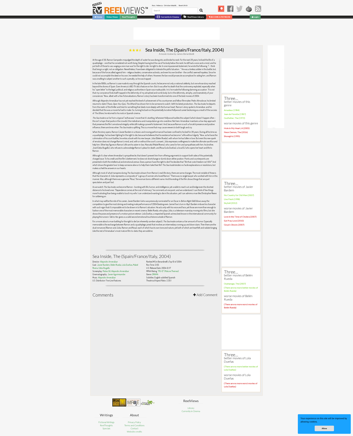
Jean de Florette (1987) (235, 114)
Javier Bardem (103, 264)
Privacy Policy (134, 422)
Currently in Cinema (169, 17)
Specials (106, 428)
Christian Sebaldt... (170, 5)
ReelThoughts (128, 17)
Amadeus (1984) (232, 110)
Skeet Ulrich (183, 5)
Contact (134, 428)
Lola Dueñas (127, 264)
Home (99, 17)
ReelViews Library (195, 17)
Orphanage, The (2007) (235, 283)
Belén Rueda (116, 264)
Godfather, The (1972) (234, 118)
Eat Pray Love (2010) (234, 220)
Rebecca (160, 5)
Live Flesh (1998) (232, 199)
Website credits (134, 431)
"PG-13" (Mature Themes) (168, 271)
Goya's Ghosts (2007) (234, 224)
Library (191, 408)
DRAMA (155, 274)
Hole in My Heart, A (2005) (237, 128)
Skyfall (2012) (230, 203)
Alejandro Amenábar (109, 261)
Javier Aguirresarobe (116, 274)
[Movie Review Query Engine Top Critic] (133, 402)
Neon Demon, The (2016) (236, 132)
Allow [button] (324, 428)
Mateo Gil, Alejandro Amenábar (116, 271)
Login (256, 17)
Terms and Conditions (134, 425)
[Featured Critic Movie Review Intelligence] (119, 403)
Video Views (112, 17)
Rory (153, 5)
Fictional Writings (106, 422)
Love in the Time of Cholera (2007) (240, 216)
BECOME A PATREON (220, 17)
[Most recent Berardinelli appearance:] (148, 403)
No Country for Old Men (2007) (239, 195)
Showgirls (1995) (232, 136)
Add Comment (206, 295)
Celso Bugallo (104, 268)
